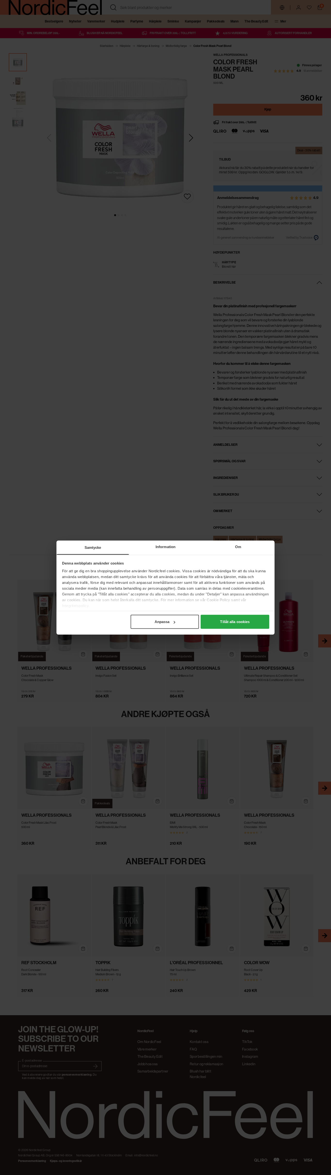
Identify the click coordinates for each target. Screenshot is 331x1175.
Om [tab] (238, 547)
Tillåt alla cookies (235, 622)
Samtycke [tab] (93, 547)
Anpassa (162, 622)
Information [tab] (165, 547)
